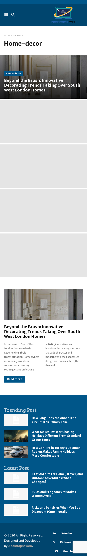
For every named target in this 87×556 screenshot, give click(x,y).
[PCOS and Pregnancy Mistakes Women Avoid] (16, 494)
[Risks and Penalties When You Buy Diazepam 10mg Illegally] (16, 510)
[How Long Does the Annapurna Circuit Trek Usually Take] (16, 420)
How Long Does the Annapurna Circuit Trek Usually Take (54, 420)
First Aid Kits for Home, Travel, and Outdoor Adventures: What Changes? (57, 478)
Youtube (68, 551)
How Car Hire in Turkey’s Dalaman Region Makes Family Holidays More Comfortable (56, 451)
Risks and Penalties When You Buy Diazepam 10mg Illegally (56, 509)
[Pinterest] (54, 542)
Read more (14, 379)
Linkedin (66, 533)
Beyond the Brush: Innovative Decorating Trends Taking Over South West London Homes (42, 331)
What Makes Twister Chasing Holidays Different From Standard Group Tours (56, 436)
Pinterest (66, 542)
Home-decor (13, 73)
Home (7, 35)
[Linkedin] (54, 533)
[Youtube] (56, 551)
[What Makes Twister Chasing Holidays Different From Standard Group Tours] (16, 436)
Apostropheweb (20, 546)
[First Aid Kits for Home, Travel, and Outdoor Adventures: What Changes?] (16, 478)
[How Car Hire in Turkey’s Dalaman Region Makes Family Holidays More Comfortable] (16, 452)
